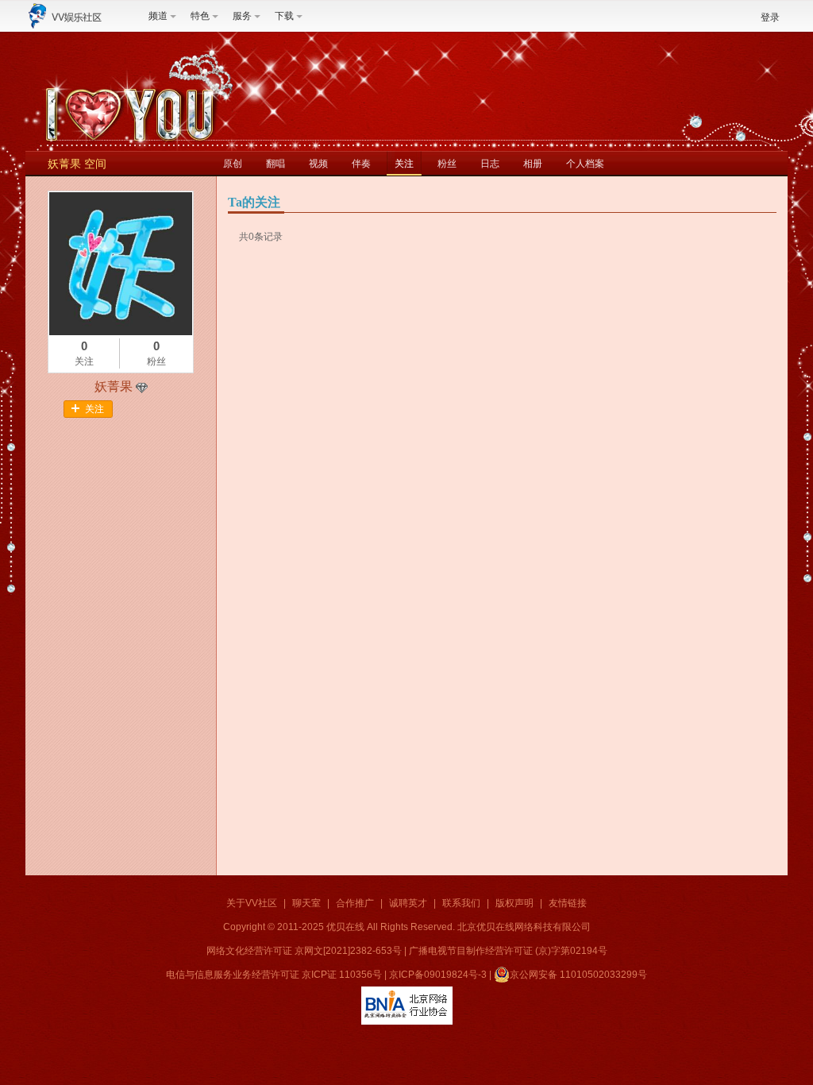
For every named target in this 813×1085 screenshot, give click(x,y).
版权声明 (514, 903)
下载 (284, 15)
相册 (532, 163)
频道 (158, 15)
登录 (770, 17)
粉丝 (447, 163)
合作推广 (355, 903)
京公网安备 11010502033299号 (578, 974)
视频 (318, 163)
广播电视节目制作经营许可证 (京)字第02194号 (508, 950)
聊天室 (306, 903)
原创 (232, 163)
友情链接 (568, 903)
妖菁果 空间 (77, 163)
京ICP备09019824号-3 (438, 974)
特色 (200, 15)
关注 (404, 163)
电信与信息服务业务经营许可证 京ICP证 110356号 (274, 974)
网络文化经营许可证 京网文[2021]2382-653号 (304, 950)
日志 (489, 163)
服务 (242, 15)
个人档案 (585, 163)
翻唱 (275, 163)
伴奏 (361, 163)
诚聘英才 (408, 903)
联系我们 (461, 903)
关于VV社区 (251, 903)
